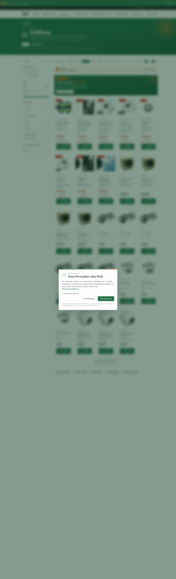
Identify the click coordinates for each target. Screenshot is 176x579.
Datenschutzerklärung (70, 289)
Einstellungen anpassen (71, 293)
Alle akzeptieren (106, 298)
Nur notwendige (89, 298)
